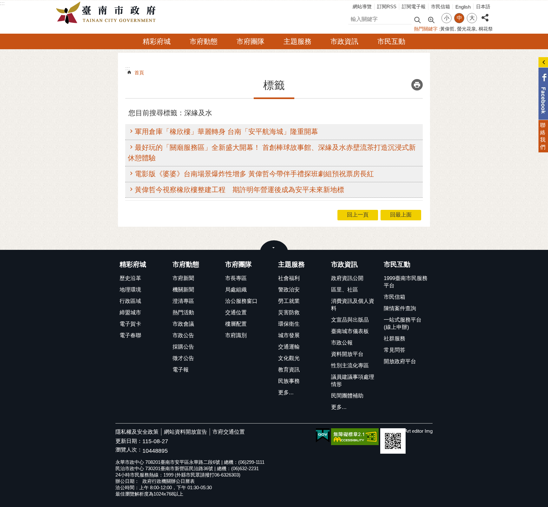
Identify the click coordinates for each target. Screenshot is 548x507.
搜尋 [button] (417, 19)
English (463, 7)
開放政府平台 (400, 361)
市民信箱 (440, 6)
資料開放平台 (347, 354)
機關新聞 (183, 290)
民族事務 (289, 381)
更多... (286, 393)
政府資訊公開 (347, 278)
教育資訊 (289, 370)
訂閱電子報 (414, 6)
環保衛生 (289, 324)
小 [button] (446, 18)
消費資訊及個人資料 (352, 304)
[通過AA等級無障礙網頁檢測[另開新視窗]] (355, 436)
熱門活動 (183, 313)
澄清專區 (183, 301)
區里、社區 (344, 290)
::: (2, 3)
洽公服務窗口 (241, 301)
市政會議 (183, 324)
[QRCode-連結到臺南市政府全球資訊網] (393, 441)
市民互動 (391, 41)
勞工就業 (289, 301)
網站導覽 (362, 6)
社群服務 (394, 339)
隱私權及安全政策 (137, 432)
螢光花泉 (466, 28)
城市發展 (289, 335)
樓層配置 (236, 324)
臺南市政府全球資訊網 (107, 13)
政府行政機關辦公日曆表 (168, 481)
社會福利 (289, 278)
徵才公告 (183, 358)
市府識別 (236, 335)
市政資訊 (344, 41)
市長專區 (236, 278)
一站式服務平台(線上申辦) (402, 323)
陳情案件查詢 (400, 308)
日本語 (483, 6)
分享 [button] (485, 14)
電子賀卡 (130, 324)
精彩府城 (157, 41)
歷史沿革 (130, 278)
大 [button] (472, 18)
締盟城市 (130, 313)
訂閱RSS (386, 6)
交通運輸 (289, 347)
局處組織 (236, 290)
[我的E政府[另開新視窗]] (322, 435)
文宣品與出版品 (350, 320)
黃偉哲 (447, 28)
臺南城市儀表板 (350, 331)
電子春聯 (130, 335)
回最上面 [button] (401, 215)
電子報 (181, 370)
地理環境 (130, 290)
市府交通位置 (228, 432)
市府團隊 (250, 41)
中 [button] (459, 18)
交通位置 (236, 313)
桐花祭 (486, 28)
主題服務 (297, 41)
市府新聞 (183, 278)
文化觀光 (289, 358)
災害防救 (289, 313)
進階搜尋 (431, 19)
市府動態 (204, 41)
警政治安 (289, 290)
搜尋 (353, 18)
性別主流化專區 (350, 366)
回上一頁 (358, 215)
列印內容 (417, 84)
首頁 (139, 72)
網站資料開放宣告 (185, 432)
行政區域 (130, 301)
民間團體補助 (347, 396)
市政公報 (342, 343)
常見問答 (394, 350)
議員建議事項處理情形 (352, 380)
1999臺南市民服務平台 (405, 282)
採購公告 (183, 347)
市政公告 (183, 335)
